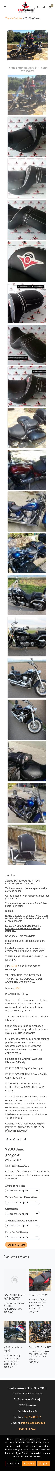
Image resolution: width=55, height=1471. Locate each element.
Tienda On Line (13, 18)
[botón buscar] (38, 7)
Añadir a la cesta (16, 1244)
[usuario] (44, 7)
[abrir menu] (5, 7)
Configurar (13, 1463)
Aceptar (43, 1463)
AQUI (14, 965)
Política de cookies (33, 1456)
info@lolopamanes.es (33, 1422)
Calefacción (11, 1209)
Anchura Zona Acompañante (21, 1220)
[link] (26, 7)
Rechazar (29, 1463)
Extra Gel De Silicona (16, 1232)
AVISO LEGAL (27, 1429)
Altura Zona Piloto (15, 1185)
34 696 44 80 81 (33, 1417)
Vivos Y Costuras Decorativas (21, 1197)
